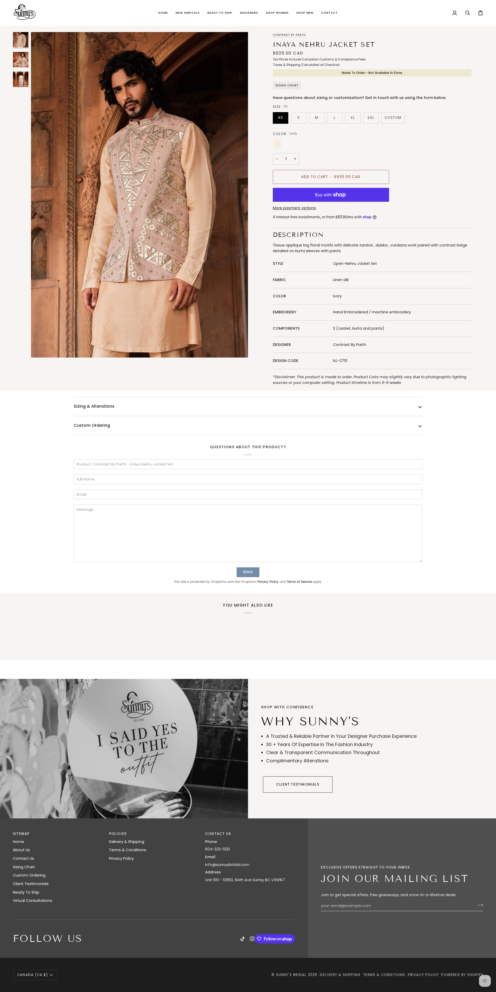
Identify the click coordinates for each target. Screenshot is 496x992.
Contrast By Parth (289, 35)
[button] (188, 13)
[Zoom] (139, 195)
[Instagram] (252, 938)
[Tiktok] (243, 938)
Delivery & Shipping (126, 841)
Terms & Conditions (127, 850)
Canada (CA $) (32, 974)
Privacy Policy (267, 582)
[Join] (479, 905)
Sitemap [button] (21, 833)
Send (248, 572)
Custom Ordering (92, 425)
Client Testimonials (297, 784)
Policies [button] (118, 833)
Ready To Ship (26, 892)
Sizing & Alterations (94, 406)
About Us (21, 850)
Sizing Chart (287, 85)
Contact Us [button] (218, 833)
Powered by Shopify (462, 974)
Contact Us (23, 858)
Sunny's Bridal (291, 974)
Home (18, 841)
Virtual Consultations (32, 900)
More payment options (294, 208)
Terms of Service (299, 582)
